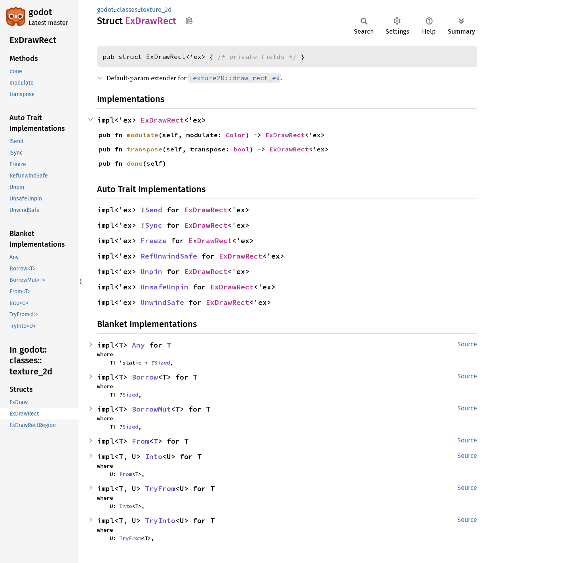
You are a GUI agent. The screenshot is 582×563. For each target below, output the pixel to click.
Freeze (154, 240)
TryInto (160, 520)
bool (241, 149)
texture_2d (156, 9)
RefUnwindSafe (169, 256)
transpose (144, 149)
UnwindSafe (162, 302)
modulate (142, 135)
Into (153, 456)
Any (138, 345)
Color (235, 135)
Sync (153, 225)
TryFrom (160, 488)
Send (153, 209)
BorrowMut (151, 409)
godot (40, 12)
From (140, 441)
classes (127, 9)
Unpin (151, 271)
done (135, 163)
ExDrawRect (162, 120)
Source (467, 344)
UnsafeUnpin (164, 286)
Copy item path (189, 20)
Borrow (145, 377)
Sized (162, 362)
